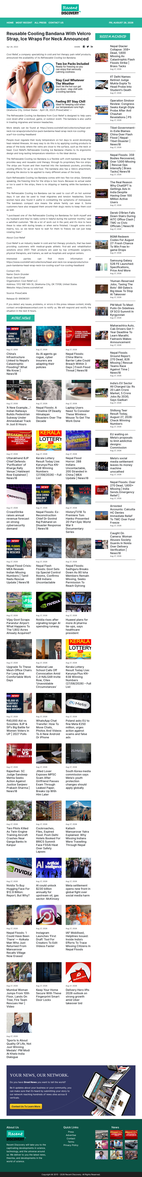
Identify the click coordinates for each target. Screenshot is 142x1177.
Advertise (71, 1135)
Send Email (19, 277)
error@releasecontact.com (29, 307)
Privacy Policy (71, 1145)
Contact (71, 1138)
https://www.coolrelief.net (29, 287)
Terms (71, 1141)
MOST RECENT (24, 22)
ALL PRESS (40, 22)
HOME (10, 22)
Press (71, 1131)
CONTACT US (56, 22)
